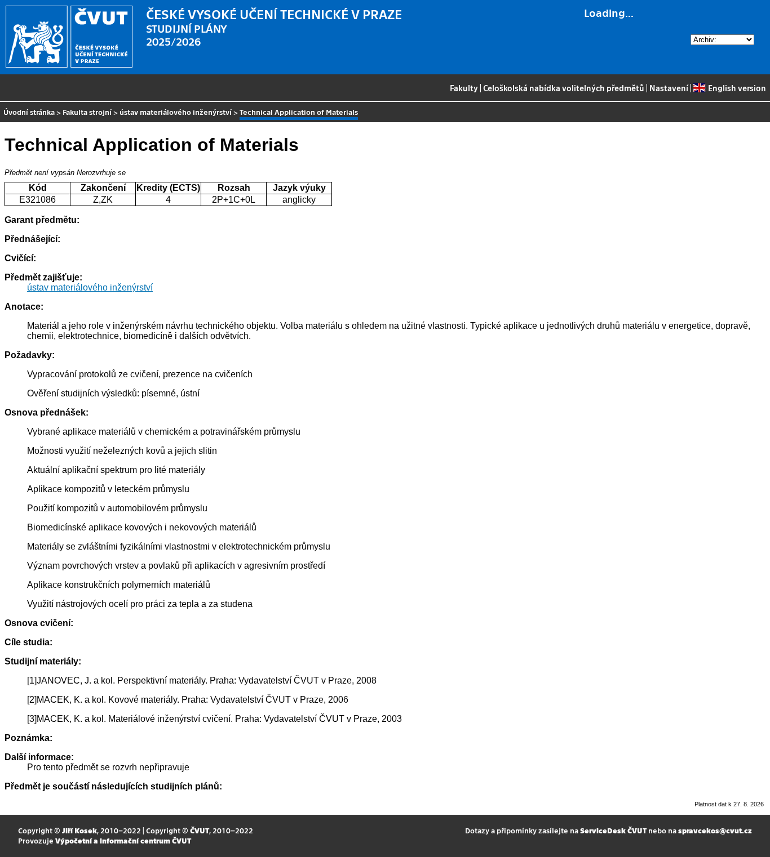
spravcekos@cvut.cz (715, 830)
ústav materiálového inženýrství (176, 112)
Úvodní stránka (29, 112)
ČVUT (199, 830)
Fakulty (464, 88)
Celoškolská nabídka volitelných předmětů (563, 88)
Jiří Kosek (79, 830)
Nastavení (668, 88)
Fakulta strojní (87, 112)
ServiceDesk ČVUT (613, 830)
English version (736, 88)
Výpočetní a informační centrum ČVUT (123, 840)
